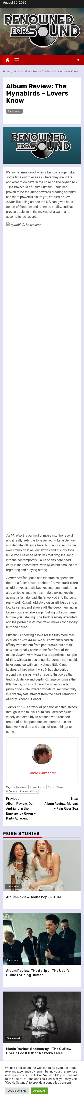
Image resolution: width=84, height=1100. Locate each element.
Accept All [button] (39, 1090)
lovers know (37, 787)
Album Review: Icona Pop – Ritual (33, 897)
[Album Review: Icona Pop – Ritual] (42, 865)
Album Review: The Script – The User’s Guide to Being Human (38, 973)
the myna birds (29, 791)
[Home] (8, 60)
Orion (51, 787)
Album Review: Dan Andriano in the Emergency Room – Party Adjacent (21, 808)
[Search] (78, 60)
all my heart (20, 787)
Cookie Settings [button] (17, 1090)
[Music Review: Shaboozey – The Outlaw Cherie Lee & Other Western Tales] (42, 1017)
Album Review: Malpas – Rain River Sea (61, 803)
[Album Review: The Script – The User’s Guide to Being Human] (42, 939)
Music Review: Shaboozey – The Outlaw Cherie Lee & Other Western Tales (38, 1051)
